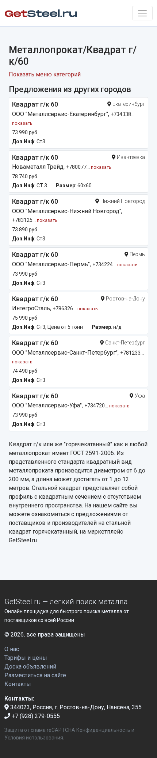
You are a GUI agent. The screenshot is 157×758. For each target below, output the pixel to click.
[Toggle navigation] (142, 13)
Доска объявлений (30, 666)
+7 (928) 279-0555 (35, 716)
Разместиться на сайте (35, 675)
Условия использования (33, 738)
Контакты (17, 684)
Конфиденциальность (103, 730)
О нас (11, 649)
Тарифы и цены (25, 657)
